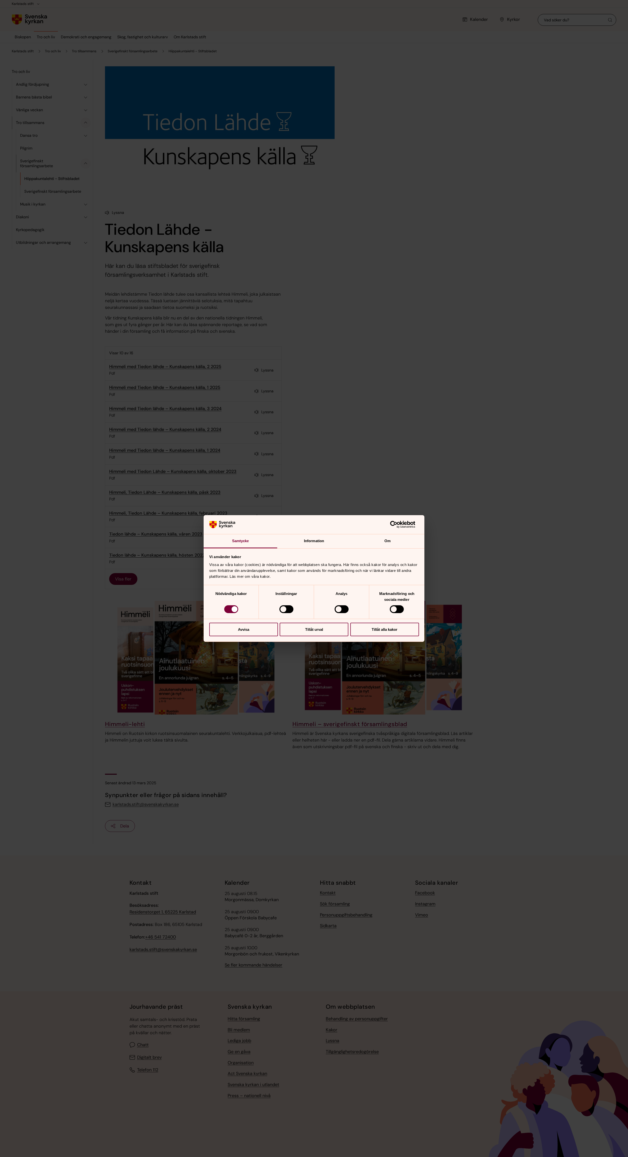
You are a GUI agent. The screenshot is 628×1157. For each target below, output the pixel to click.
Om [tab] (387, 541)
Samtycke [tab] (240, 541)
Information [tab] (314, 541)
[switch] (286, 609)
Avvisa (243, 629)
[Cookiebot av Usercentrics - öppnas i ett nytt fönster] (397, 524)
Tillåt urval (314, 629)
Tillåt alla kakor (384, 629)
